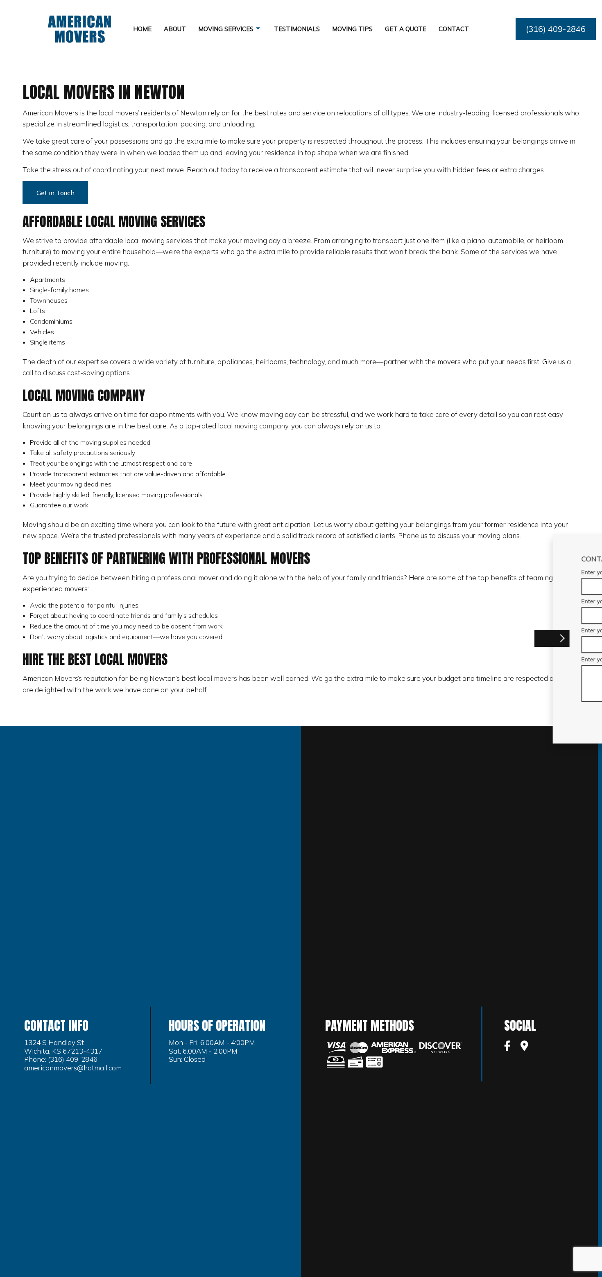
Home (142, 29)
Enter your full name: (434, 572)
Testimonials (297, 29)
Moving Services (225, 29)
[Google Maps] (524, 1047)
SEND (543, 714)
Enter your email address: (441, 630)
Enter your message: (434, 659)
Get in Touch (55, 193)
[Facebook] (507, 1047)
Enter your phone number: (441, 601)
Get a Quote (405, 29)
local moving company (253, 425)
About (175, 29)
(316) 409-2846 (556, 29)
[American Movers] (80, 28)
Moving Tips (352, 29)
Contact (454, 29)
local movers (217, 678)
